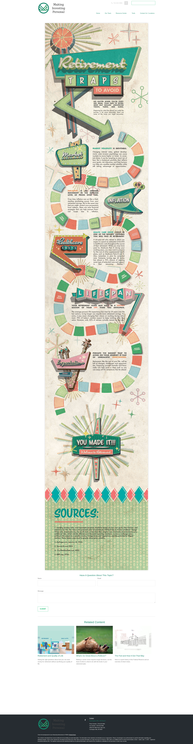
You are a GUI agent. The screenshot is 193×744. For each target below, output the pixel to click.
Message (41, 591)
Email (99, 578)
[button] (98, 13)
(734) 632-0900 (101, 723)
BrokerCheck (72, 734)
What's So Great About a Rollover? (91, 656)
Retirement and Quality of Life (50, 656)
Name (40, 578)
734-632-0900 (117, 3)
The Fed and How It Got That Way (129, 656)
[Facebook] (126, 3)
